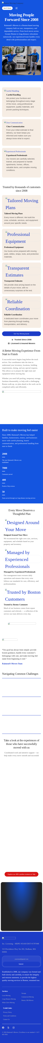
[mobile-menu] (16, 8)
